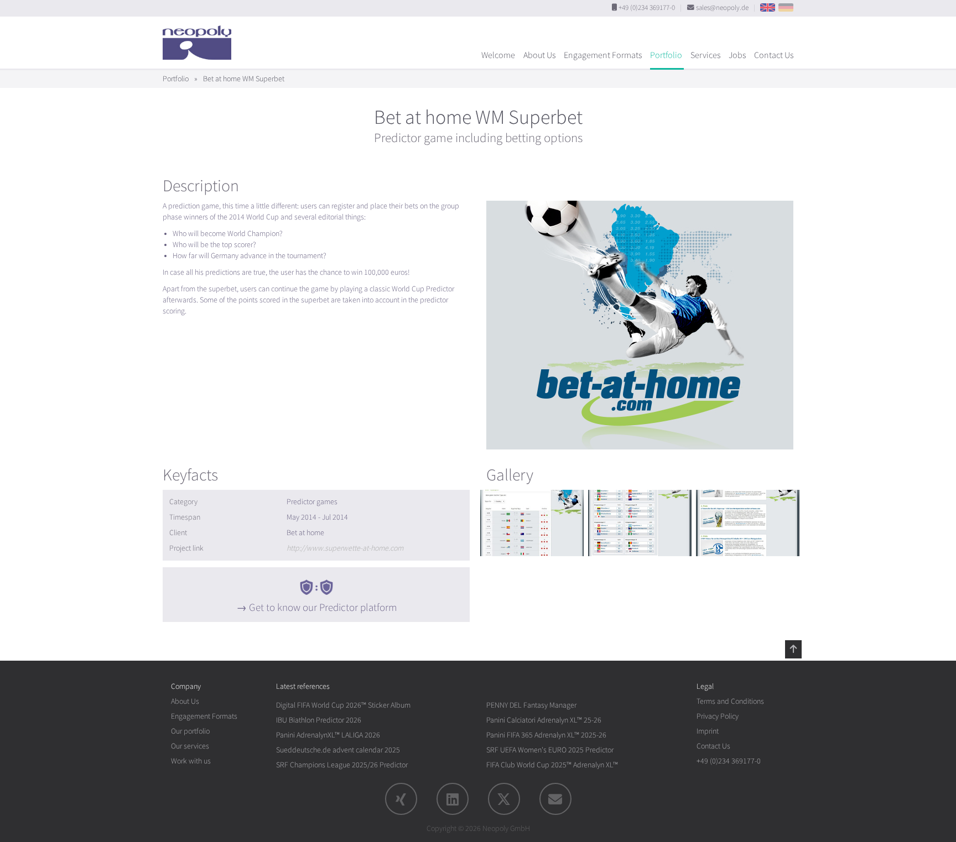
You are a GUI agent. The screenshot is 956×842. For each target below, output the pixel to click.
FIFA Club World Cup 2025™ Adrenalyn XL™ (552, 765)
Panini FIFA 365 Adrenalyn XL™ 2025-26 (546, 735)
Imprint (708, 731)
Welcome (498, 55)
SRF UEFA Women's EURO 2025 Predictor (550, 750)
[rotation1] (532, 523)
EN (767, 7)
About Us (539, 55)
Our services (190, 746)
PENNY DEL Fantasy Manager (531, 705)
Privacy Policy (718, 716)
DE (785, 7)
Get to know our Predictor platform (323, 607)
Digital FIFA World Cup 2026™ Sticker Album (343, 705)
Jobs (737, 55)
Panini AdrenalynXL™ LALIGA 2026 (328, 735)
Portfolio (666, 55)
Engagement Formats (603, 55)
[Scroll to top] (793, 649)
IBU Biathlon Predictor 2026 (318, 720)
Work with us (191, 761)
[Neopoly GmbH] (200, 37)
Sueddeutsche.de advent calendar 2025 (338, 750)
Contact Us (773, 55)
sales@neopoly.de (722, 7)
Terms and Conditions (730, 701)
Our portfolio (190, 731)
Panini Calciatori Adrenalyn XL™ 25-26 (543, 720)
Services (705, 55)
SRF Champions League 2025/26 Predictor (342, 765)
